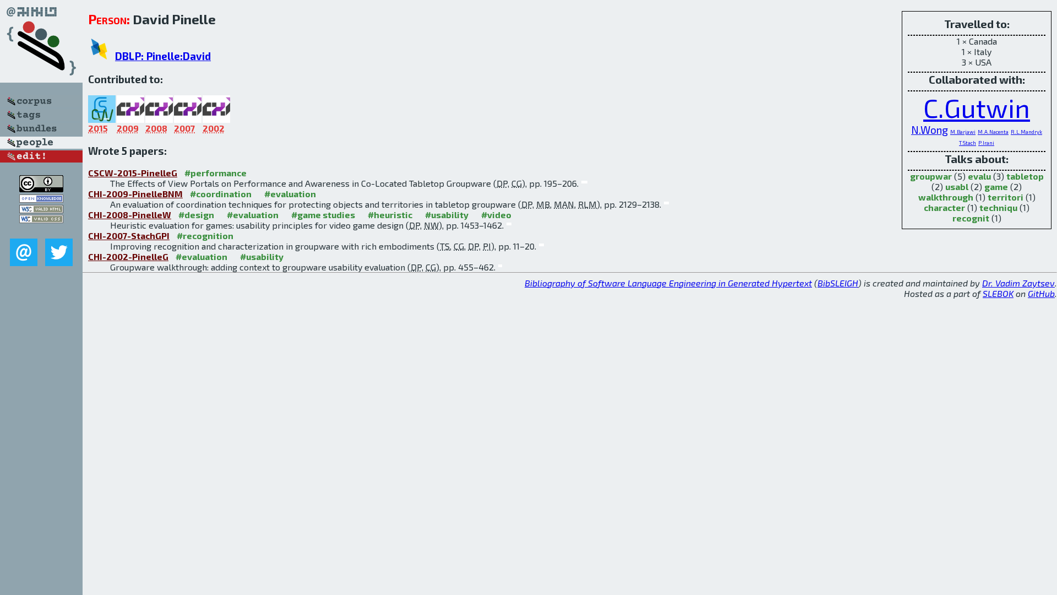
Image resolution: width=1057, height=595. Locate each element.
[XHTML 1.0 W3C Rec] (41, 209)
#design (196, 214)
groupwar (931, 176)
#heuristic (390, 214)
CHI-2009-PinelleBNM (135, 193)
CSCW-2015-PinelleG (132, 172)
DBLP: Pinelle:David (163, 56)
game (996, 186)
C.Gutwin (976, 107)
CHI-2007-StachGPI (129, 235)
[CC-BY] (41, 188)
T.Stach (967, 142)
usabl (956, 186)
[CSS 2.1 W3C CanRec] (41, 230)
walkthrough (945, 197)
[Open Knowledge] (41, 199)
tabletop (1025, 176)
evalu (979, 176)
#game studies (323, 214)
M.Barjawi (963, 131)
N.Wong (929, 129)
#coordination (221, 193)
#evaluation (290, 193)
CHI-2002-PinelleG (128, 256)
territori (1005, 197)
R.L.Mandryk (1026, 131)
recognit (970, 218)
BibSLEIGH (838, 283)
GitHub (1041, 293)
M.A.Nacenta (993, 131)
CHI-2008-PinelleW (129, 214)
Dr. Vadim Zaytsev (1018, 283)
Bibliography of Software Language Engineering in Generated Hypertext (668, 283)
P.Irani (986, 142)
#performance (215, 172)
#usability (446, 214)
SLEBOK (998, 293)
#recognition (205, 235)
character (944, 207)
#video (496, 214)
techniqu (998, 207)
